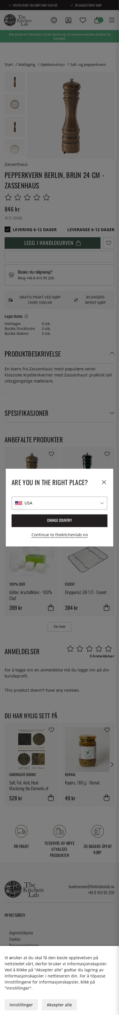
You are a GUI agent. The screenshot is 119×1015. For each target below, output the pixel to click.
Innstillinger (21, 1004)
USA (28, 503)
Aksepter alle (59, 1004)
